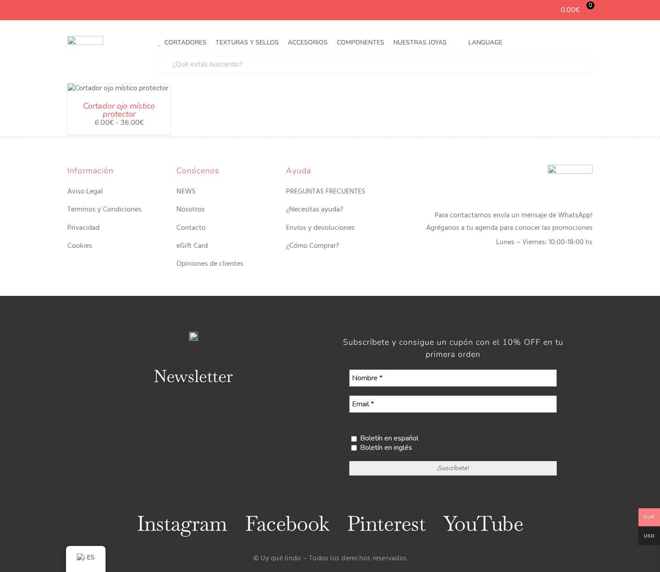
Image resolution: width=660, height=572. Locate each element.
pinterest (386, 523)
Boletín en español (388, 438)
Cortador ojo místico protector (119, 110)
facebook (287, 523)
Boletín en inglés (385, 448)
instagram (182, 523)
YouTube (483, 523)
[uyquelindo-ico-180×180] (85, 39)
